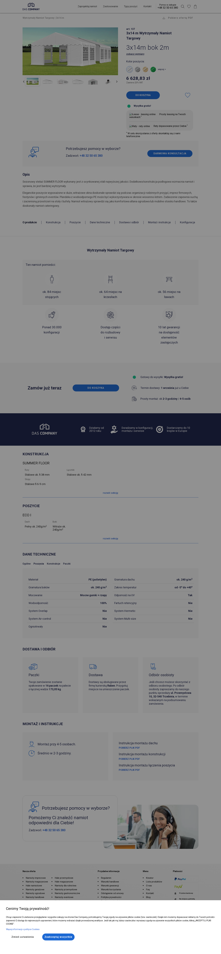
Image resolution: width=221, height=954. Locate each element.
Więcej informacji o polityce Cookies (23, 929)
